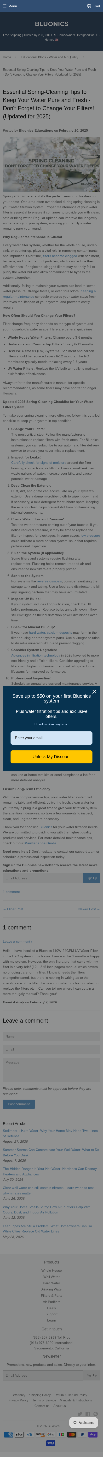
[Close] (94, 691)
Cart (96, 6)
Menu (12, 6)
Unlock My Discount (52, 756)
